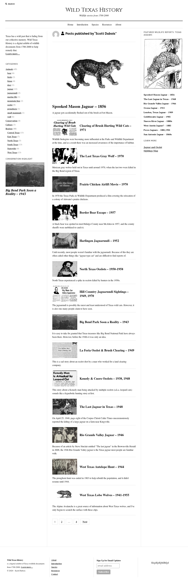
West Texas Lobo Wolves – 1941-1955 (104, 495)
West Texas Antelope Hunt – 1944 (102, 467)
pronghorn (12, 108)
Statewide (11, 148)
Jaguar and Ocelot (153, 147)
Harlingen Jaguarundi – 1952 (99, 240)
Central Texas (13, 132)
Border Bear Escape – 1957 (98, 212)
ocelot (9, 104)
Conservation (11, 120)
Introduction (82, 24)
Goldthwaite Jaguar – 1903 (157, 116)
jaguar (10, 89)
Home (70, 24)
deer (9, 85)
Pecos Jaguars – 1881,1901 (157, 130)
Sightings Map (151, 150)
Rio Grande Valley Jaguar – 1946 (102, 435)
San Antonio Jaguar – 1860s (158, 134)
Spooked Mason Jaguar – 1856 (79, 106)
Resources (107, 24)
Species (95, 24)
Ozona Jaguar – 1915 (154, 108)
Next (85, 521)
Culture (9, 124)
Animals (9, 69)
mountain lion (13, 100)
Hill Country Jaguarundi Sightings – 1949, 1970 (104, 293)
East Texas (12, 136)
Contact (54, 574)
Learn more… (13, 53)
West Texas (12, 152)
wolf (9, 116)
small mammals (14, 112)
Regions (9, 128)
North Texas (12, 140)
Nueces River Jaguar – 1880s (158, 121)
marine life (12, 96)
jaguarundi (12, 92)
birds (9, 77)
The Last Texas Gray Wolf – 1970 (102, 156)
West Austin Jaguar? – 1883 (157, 125)
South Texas (12, 144)
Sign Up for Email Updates (109, 560)
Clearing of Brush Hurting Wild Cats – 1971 (105, 127)
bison (9, 81)
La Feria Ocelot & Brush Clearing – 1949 (107, 350)
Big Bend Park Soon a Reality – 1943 (21, 192)
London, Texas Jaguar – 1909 (158, 112)
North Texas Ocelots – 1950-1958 (101, 269)
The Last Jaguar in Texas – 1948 (101, 406)
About (118, 24)
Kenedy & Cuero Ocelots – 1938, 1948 (105, 378)
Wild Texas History (94, 10)
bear (9, 73)
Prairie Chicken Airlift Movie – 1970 (104, 184)
